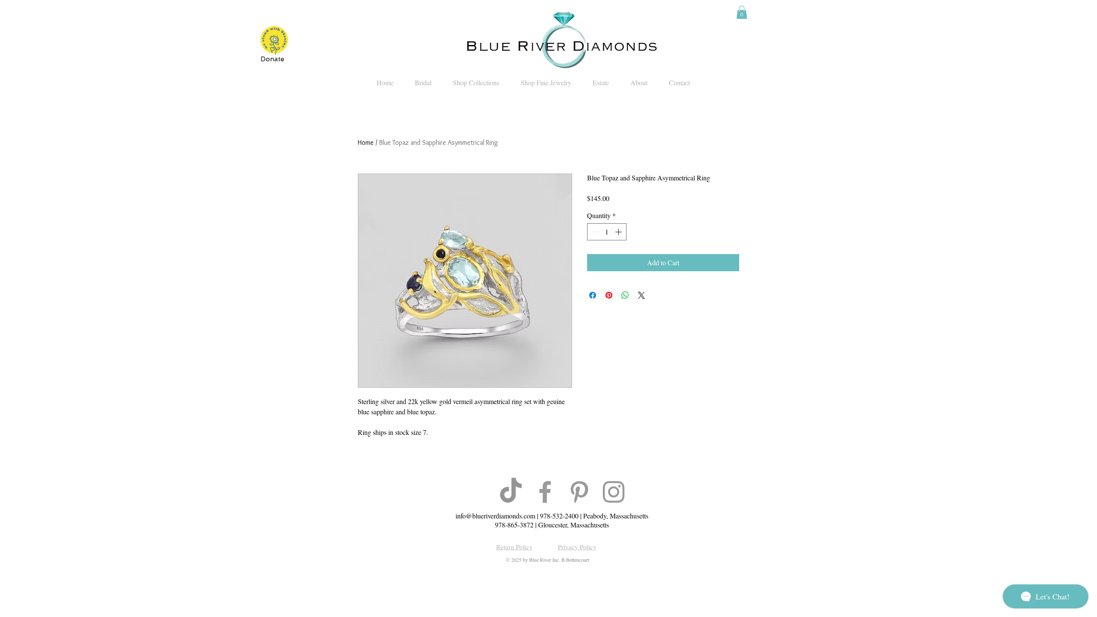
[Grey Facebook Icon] (545, 491)
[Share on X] (641, 295)
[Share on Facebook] (592, 295)
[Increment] (619, 232)
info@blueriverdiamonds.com (495, 515)
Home (366, 142)
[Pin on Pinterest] (609, 295)
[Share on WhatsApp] (625, 295)
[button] (741, 12)
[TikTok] (510, 491)
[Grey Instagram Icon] (613, 491)
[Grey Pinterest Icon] (579, 491)
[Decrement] (594, 232)
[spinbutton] (606, 232)
